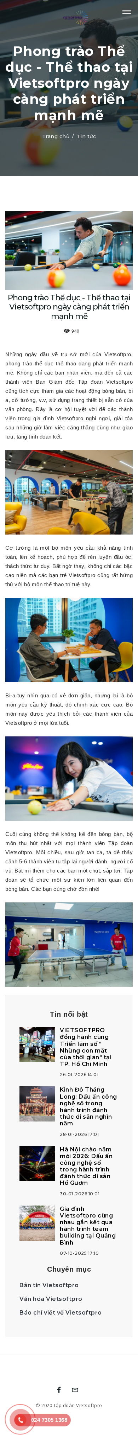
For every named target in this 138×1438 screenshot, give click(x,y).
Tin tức (86, 136)
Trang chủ (56, 136)
